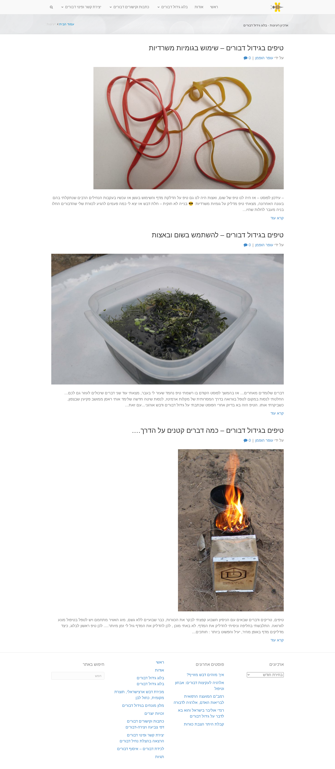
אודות (199, 7)
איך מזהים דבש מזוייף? (205, 675)
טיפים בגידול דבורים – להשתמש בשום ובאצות (218, 235)
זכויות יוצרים (154, 713)
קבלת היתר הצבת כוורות (204, 724)
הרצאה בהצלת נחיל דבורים (142, 741)
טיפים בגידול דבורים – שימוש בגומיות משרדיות (216, 48)
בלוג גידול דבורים (174, 7)
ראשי (214, 7)
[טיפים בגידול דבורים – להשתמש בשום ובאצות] (167, 319)
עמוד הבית (66, 24)
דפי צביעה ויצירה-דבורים (145, 727)
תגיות (159, 757)
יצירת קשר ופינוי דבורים (83, 7)
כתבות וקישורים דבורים (131, 7)
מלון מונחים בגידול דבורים (143, 705)
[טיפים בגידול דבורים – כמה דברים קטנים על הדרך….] (231, 530)
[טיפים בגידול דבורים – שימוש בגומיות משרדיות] (188, 128)
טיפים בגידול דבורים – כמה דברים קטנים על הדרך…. (208, 430)
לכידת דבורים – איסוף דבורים (140, 749)
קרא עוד (277, 218)
